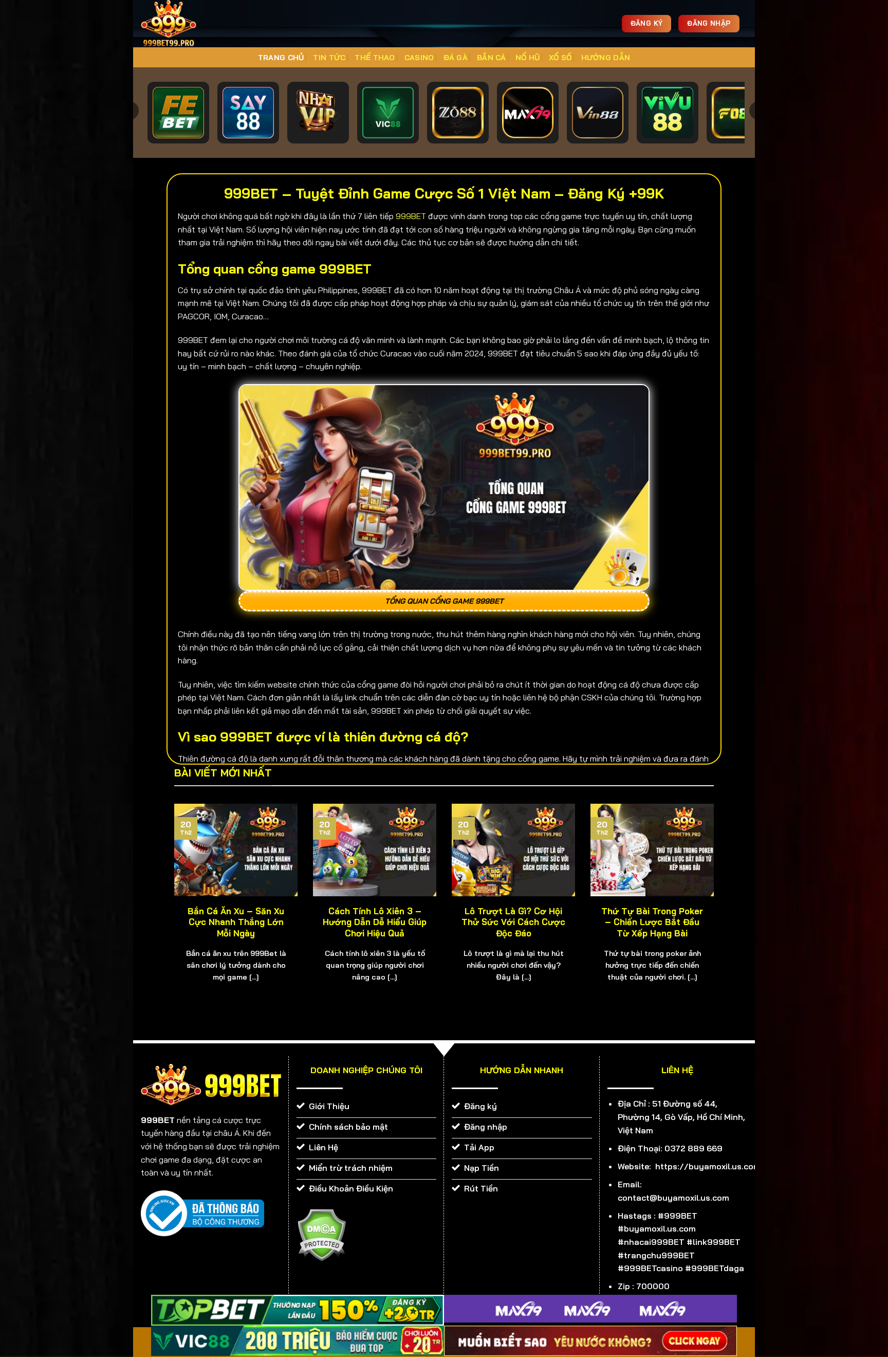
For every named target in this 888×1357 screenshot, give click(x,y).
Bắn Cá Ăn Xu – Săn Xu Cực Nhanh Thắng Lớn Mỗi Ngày (236, 922)
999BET (411, 216)
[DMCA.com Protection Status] (321, 1234)
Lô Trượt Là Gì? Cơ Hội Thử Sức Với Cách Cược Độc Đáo (513, 922)
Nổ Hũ (527, 57)
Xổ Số (560, 57)
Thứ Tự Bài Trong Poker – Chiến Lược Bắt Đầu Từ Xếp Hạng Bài (652, 922)
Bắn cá (491, 57)
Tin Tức (329, 57)
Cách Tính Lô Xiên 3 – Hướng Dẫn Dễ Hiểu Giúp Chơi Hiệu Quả (375, 922)
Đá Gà (455, 57)
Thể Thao (375, 57)
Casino (419, 57)
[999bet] (184, 23)
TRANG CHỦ (281, 57)
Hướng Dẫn (606, 57)
